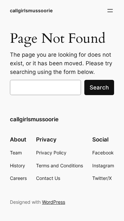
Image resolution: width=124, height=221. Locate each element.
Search (99, 87)
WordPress (53, 202)
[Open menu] (110, 11)
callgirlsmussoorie (31, 10)
